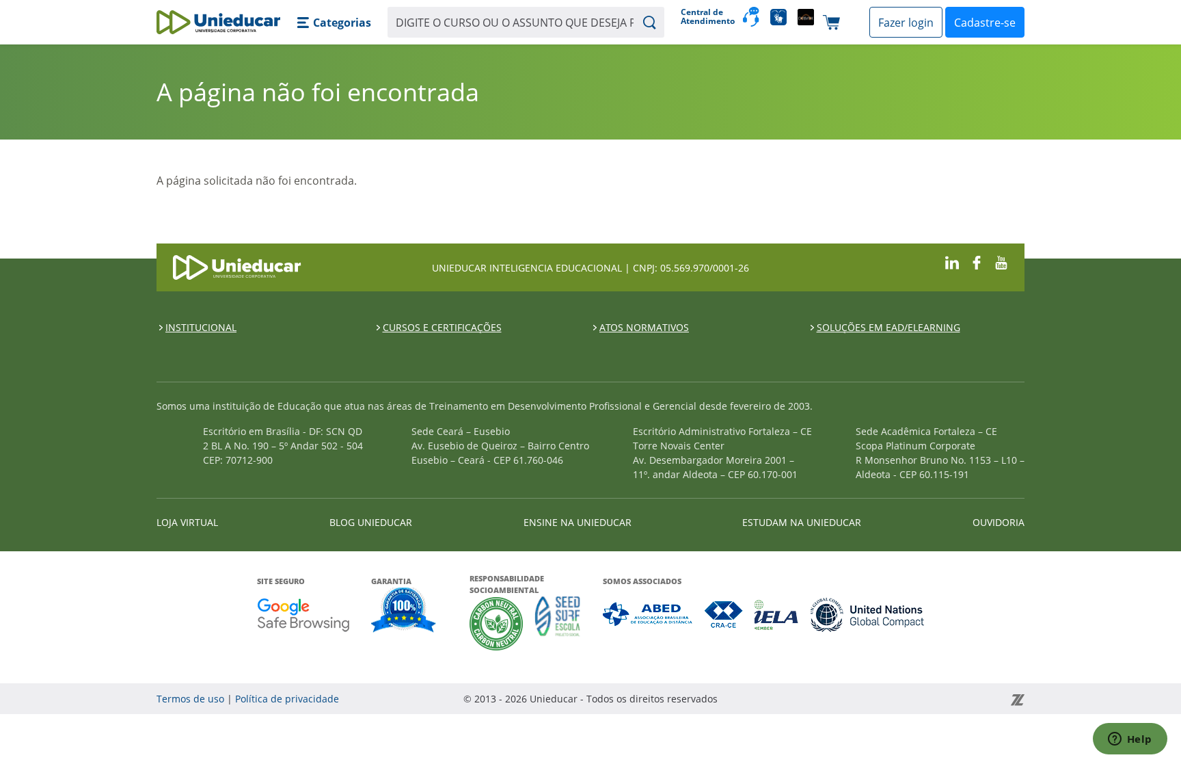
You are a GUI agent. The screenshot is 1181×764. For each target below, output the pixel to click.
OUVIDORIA (998, 522)
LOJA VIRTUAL (187, 522)
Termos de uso (190, 698)
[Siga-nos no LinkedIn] (952, 261)
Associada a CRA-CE (724, 615)
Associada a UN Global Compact (868, 615)
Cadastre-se (985, 22)
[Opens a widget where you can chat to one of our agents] (1129, 740)
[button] (334, 22)
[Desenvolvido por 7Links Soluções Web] (894, 698)
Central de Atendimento (706, 16)
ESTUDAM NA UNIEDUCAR (801, 522)
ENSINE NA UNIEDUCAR (578, 522)
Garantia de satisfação (404, 611)
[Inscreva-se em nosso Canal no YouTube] (1001, 261)
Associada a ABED (648, 615)
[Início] (218, 22)
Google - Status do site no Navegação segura (303, 615)
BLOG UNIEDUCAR (370, 522)
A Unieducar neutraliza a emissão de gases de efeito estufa (497, 623)
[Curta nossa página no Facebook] (976, 261)
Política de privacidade (287, 698)
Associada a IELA (777, 615)
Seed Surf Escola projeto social (557, 623)
